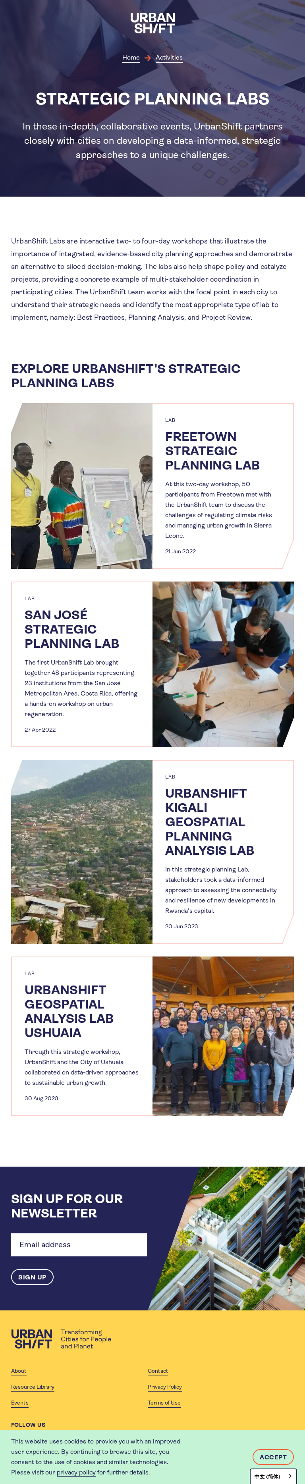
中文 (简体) (267, 1477)
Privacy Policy (165, 1387)
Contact (158, 1371)
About (19, 1371)
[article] (152, 486)
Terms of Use (164, 1402)
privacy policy (76, 1472)
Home (131, 57)
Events (20, 1402)
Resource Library (32, 1387)
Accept (273, 1457)
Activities (169, 57)
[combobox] (273, 1476)
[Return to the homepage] (61, 1339)
